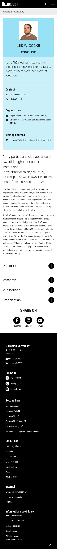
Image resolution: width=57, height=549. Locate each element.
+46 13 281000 (15, 362)
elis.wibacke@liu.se (18, 94)
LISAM (9, 502)
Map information (13, 405)
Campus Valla (12, 410)
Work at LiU (11, 477)
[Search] (44, 4)
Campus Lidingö (13, 426)
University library (13, 446)
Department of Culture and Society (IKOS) (28, 115)
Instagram (15, 383)
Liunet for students (14, 496)
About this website (14, 515)
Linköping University (14, 12)
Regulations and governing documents (22, 431)
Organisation (11, 466)
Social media (11, 530)
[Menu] (53, 4)
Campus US (11, 415)
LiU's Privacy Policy (15, 520)
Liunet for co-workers (15, 491)
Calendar (9, 451)
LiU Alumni (11, 456)
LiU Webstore (12, 461)
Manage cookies (13, 525)
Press (8, 471)
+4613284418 (16, 98)
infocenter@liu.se (15, 358)
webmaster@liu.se (14, 539)
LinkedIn (15, 388)
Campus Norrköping (15, 421)
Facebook (15, 377)
